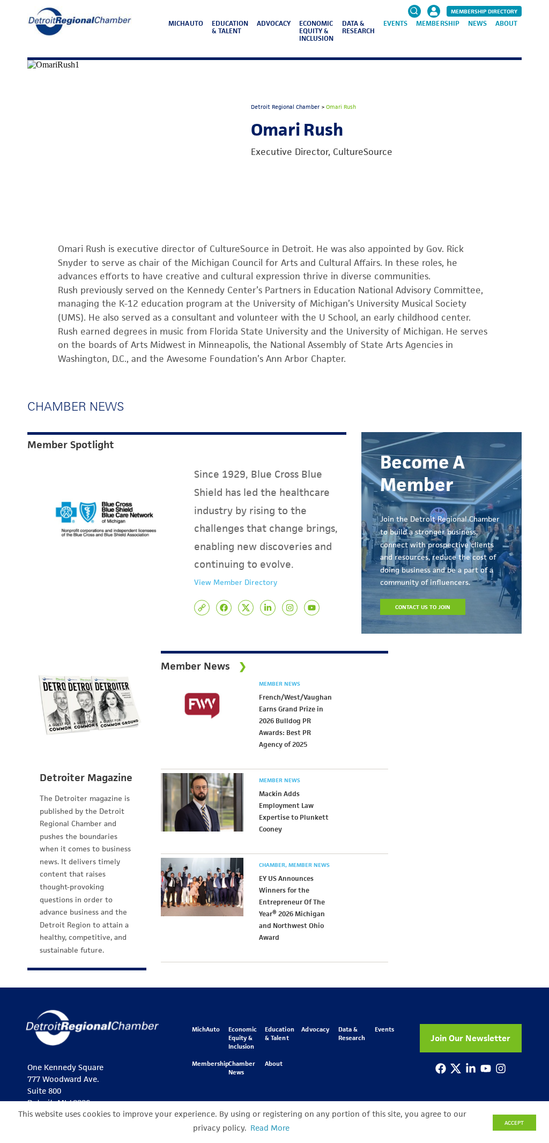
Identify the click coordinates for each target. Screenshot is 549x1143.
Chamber (273, 865)
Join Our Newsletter (470, 1038)
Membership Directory (484, 11)
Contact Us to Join (423, 607)
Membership (437, 23)
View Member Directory (235, 582)
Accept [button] (514, 1122)
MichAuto (185, 23)
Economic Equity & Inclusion (316, 31)
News (477, 23)
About (506, 23)
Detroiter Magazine (86, 778)
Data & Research (358, 27)
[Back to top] (523, 1076)
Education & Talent (230, 27)
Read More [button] (270, 1128)
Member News (279, 683)
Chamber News (241, 1067)
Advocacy (274, 23)
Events (395, 23)
